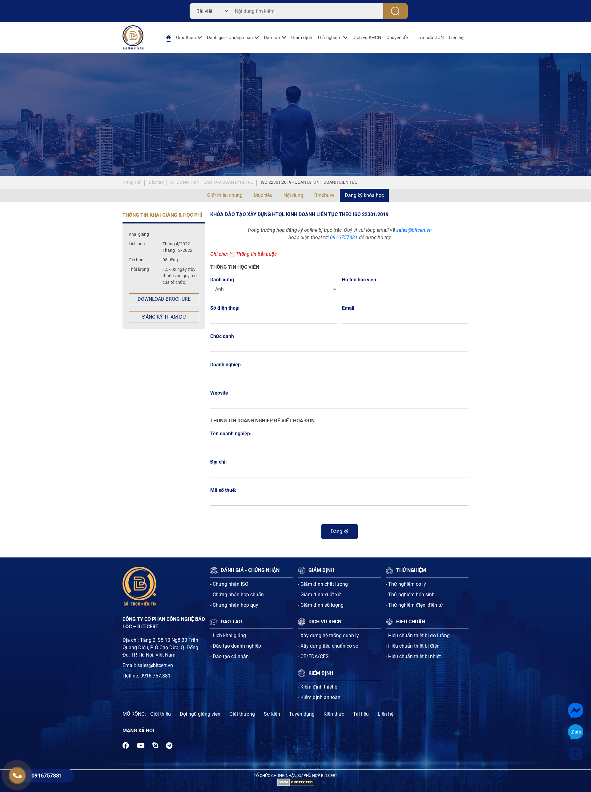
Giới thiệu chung (225, 195)
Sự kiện (272, 714)
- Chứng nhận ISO (229, 584)
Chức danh (222, 336)
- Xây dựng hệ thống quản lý (328, 635)
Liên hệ (456, 37)
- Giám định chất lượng (323, 584)
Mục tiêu (263, 195)
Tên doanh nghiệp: (230, 433)
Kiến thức (334, 714)
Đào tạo (272, 37)
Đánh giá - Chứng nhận (230, 37)
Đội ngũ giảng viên (200, 714)
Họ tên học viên (361, 280)
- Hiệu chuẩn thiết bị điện (413, 646)
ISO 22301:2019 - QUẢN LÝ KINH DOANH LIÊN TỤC (309, 182)
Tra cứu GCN (431, 37)
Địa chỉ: (218, 462)
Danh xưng (222, 280)
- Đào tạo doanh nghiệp (235, 646)
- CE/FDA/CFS (313, 656)
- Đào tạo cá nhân (229, 656)
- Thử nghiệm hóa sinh (410, 594)
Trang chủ (132, 182)
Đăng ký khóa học (364, 195)
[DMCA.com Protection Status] (295, 781)
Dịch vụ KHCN (366, 37)
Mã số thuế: (223, 490)
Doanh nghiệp (225, 365)
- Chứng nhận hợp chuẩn (237, 594)
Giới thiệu (186, 37)
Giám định (301, 37)
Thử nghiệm (329, 37)
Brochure (324, 195)
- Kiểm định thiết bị (318, 687)
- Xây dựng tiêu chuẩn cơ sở (328, 646)
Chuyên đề (397, 37)
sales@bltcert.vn (414, 230)
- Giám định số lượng (321, 605)
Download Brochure (164, 299)
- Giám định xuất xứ (319, 594)
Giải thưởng (242, 714)
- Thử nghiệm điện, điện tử (414, 605)
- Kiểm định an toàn (319, 697)
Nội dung (293, 195)
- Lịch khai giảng (228, 635)
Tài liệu (361, 714)
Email (350, 308)
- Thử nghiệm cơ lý (406, 584)
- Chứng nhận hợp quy (234, 605)
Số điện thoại (226, 308)
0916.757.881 (155, 676)
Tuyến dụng (302, 714)
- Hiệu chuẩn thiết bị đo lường (418, 635)
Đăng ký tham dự (164, 317)
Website (219, 393)
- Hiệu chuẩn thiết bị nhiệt (413, 656)
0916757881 (344, 237)
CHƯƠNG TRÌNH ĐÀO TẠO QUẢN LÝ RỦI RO (212, 182)
